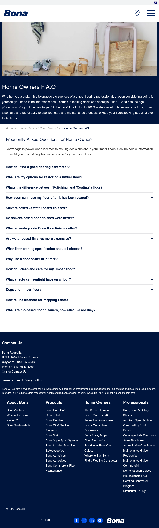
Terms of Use (11, 380)
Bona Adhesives (56, 460)
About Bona (18, 402)
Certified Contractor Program (135, 483)
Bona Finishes (55, 420)
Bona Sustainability (19, 425)
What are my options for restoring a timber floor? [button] (44, 177)
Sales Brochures (133, 440)
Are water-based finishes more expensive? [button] (38, 238)
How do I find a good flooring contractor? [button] (38, 167)
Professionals (136, 402)
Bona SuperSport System (62, 440)
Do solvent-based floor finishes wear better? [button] (40, 218)
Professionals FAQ (135, 476)
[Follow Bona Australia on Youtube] (100, 520)
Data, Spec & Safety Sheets (136, 412)
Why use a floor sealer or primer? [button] (32, 259)
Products (54, 402)
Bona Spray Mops (95, 435)
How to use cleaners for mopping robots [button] (37, 300)
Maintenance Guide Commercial (135, 462)
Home (13, 128)
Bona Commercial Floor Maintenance (61, 467)
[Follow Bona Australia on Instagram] (84, 520)
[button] (151, 13)
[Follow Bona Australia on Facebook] (77, 520)
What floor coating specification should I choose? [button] (44, 248)
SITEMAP (46, 520)
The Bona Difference (97, 410)
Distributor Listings (135, 491)
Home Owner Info (50, 128)
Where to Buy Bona (96, 455)
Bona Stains (53, 435)
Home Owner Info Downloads (95, 427)
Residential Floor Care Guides (98, 447)
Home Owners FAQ (97, 415)
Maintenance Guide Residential (135, 452)
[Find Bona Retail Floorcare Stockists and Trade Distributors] (135, 13)
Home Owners (28, 128)
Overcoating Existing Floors (136, 427)
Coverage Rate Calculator (139, 435)
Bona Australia (16, 410)
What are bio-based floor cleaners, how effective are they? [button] (50, 310)
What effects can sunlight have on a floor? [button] (38, 279)
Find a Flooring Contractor (100, 460)
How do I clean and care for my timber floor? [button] (40, 269)
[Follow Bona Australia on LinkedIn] (92, 520)
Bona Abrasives (56, 455)
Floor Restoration (95, 440)
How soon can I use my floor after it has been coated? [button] (47, 197)
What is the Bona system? (17, 417)
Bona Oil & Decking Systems (58, 427)
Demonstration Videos (137, 470)
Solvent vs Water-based (99, 420)
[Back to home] (16, 13)
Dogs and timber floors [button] (23, 289)
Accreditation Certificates (139, 445)
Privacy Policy (32, 380)
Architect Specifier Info (137, 420)
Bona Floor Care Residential (56, 412)
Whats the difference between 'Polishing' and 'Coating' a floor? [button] (54, 187)
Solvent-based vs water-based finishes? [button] (36, 208)
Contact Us (19, 371)
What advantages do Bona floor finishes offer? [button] (41, 228)
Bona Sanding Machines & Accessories (61, 447)
